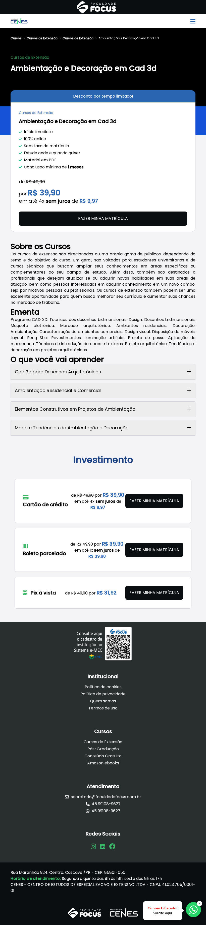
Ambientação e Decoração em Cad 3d (128, 38)
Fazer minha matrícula (103, 218)
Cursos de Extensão (42, 38)
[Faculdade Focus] (96, 7)
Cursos (16, 38)
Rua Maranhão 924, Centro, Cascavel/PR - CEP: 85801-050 (68, 872)
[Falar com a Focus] (193, 909)
